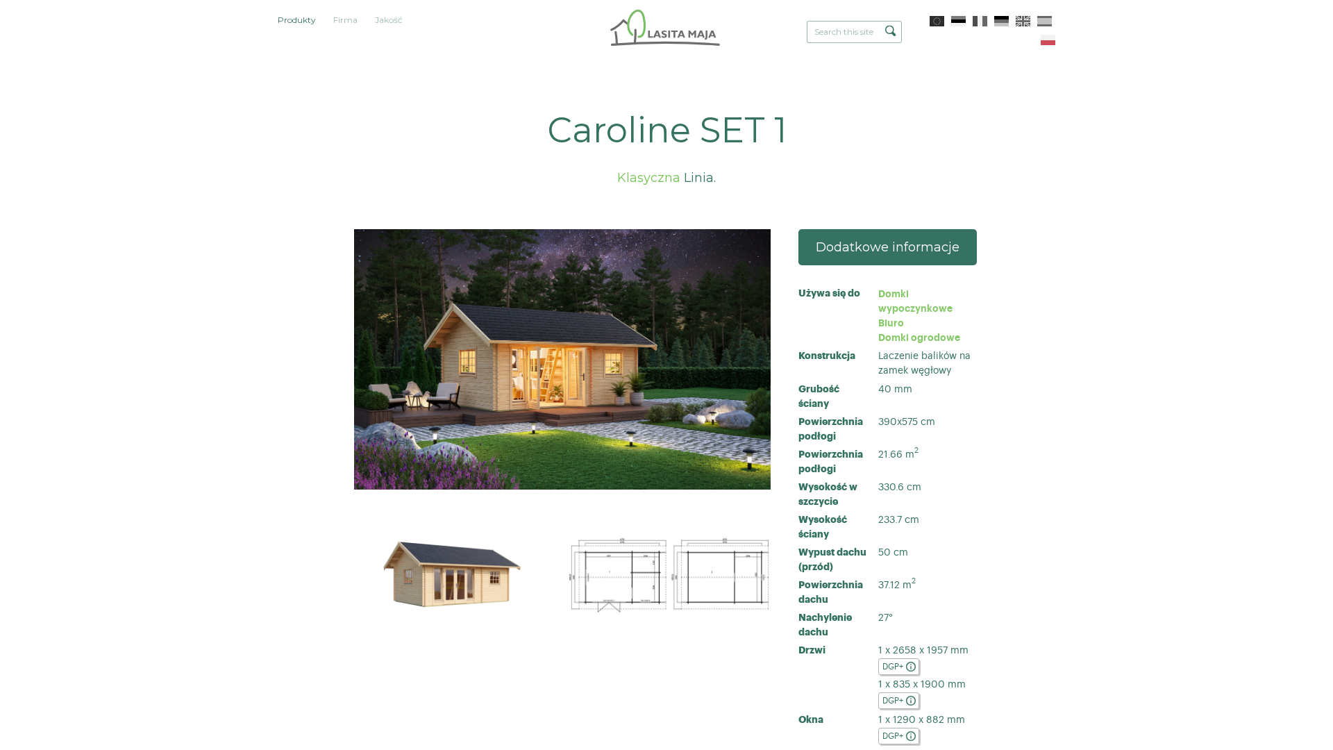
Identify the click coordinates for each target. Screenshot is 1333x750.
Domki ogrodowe (919, 337)
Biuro (892, 323)
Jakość (389, 20)
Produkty (297, 20)
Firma (345, 20)
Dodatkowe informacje (887, 247)
